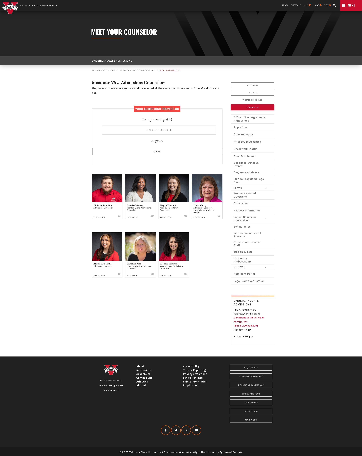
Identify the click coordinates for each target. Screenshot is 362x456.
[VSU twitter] (176, 430)
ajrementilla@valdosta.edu (119, 273)
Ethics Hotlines (193, 377)
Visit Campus (251, 402)
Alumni (141, 385)
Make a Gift (251, 420)
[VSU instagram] (186, 430)
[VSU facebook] (165, 430)
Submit (157, 151)
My (285, 5)
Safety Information (195, 381)
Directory (296, 5)
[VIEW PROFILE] (107, 188)
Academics (143, 374)
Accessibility (191, 366)
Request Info (251, 368)
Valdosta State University (103, 70)
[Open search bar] (334, 4)
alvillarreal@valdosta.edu (185, 273)
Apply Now (252, 85)
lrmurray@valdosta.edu (219, 215)
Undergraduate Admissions (112, 60)
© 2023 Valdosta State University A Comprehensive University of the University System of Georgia (181, 452)
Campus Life (144, 377)
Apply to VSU (251, 411)
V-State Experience (252, 100)
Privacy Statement (195, 374)
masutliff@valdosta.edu (185, 215)
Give (317, 5)
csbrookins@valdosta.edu (119, 215)
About (140, 366)
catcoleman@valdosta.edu (152, 215)
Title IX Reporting (194, 370)
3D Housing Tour (251, 394)
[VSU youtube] (196, 430)
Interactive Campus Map (251, 385)
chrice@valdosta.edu (152, 273)
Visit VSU (252, 92)
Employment (191, 385)
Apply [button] (306, 5)
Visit (326, 5)
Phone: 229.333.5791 (246, 325)
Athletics (142, 381)
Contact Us (252, 107)
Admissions (123, 70)
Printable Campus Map (251, 376)
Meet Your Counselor (169, 70)
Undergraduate (159, 130)
